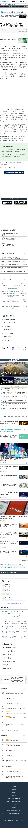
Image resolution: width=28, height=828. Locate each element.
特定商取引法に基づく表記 (14, 810)
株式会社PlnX (8, 636)
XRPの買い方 (7, 336)
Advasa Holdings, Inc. (10, 283)
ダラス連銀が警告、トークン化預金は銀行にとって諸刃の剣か (9, 485)
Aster (6, 306)
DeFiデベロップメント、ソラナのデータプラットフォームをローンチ (9, 543)
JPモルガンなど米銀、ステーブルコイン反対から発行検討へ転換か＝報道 (13, 517)
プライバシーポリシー (14, 804)
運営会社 (14, 807)
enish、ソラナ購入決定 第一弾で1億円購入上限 (9, 493)
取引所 (19, 827)
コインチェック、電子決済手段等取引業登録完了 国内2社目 (9, 436)
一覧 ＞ (25, 386)
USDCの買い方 (8, 326)
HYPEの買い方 (7, 340)
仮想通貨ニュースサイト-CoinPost (16, 820)
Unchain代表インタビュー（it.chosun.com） (16, 167)
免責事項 (14, 792)
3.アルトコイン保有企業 (19, 567)
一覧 (24, 253)
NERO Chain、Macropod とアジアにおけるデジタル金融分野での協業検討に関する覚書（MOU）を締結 (16, 621)
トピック (14, 827)
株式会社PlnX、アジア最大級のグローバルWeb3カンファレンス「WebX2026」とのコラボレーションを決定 (16, 638)
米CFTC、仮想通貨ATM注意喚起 (8, 475)
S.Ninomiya (3, 29)
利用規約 (14, 795)
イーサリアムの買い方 (9, 333)
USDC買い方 (15, 4)
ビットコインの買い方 (11, 238)
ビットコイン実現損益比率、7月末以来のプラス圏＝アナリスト (9, 422)
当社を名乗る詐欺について (14, 801)
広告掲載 (14, 786)
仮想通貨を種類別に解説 (12, 233)
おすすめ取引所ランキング (12, 244)
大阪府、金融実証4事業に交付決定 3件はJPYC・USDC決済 (13, 459)
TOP (3, 827)
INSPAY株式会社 (9, 300)
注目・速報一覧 (22, 560)
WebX (25, 827)
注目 (26, 29)
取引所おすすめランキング (10, 319)
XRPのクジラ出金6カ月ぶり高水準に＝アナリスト (9, 467)
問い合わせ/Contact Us (14, 798)
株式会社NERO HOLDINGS (12, 291)
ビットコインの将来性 (6, 4)
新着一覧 (8, 827)
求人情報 (14, 789)
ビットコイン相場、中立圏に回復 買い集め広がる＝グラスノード (9, 525)
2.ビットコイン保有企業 (6, 567)
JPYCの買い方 (7, 329)
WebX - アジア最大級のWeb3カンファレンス (14, 813)
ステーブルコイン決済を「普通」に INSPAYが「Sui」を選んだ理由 (16, 301)
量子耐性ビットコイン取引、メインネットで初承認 (9, 552)
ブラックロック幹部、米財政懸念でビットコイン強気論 (9, 533)
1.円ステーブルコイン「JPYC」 (15, 564)
